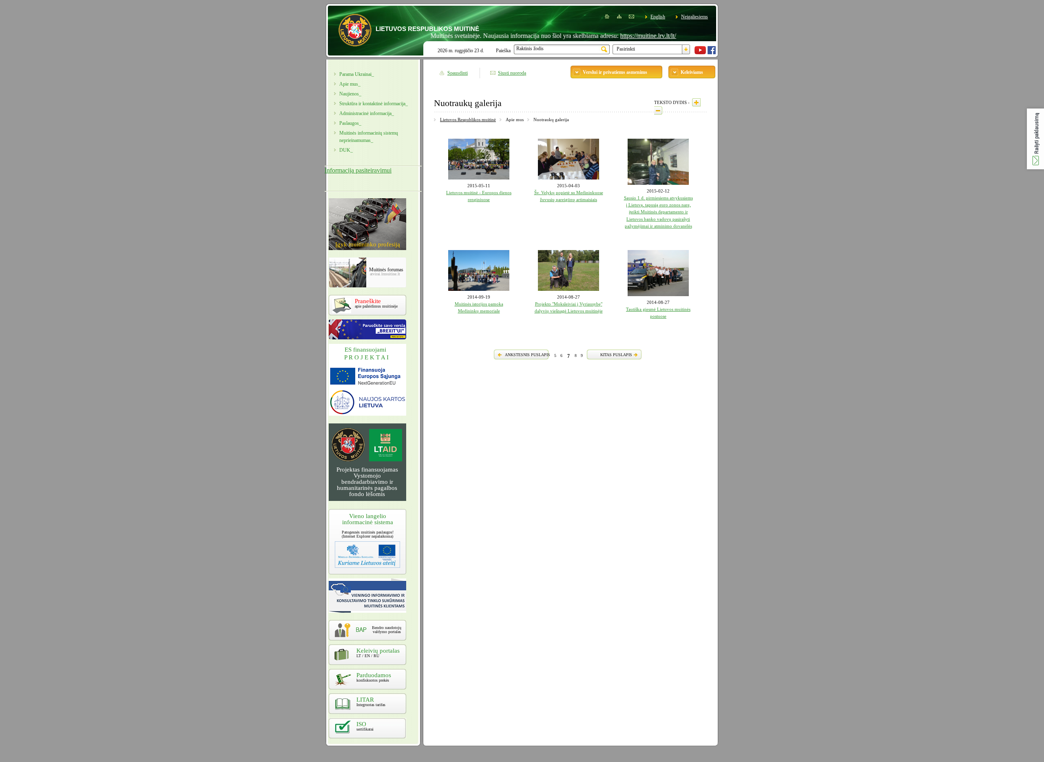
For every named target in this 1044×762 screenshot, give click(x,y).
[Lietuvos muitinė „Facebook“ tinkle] (712, 52)
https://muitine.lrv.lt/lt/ (627, 35)
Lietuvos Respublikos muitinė (468, 119)
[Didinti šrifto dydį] (696, 102)
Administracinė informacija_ (366, 113)
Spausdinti (457, 73)
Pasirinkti (626, 49)
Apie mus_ (350, 84)
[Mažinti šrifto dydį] (658, 110)
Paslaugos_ (350, 123)
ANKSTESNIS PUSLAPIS (527, 354)
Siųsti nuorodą (512, 73)
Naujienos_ (350, 94)
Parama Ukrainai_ (356, 74)
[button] (1035, 139)
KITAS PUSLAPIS (616, 354)
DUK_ (346, 150)
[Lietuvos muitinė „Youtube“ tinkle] (700, 52)
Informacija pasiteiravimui (358, 170)
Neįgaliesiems (694, 17)
